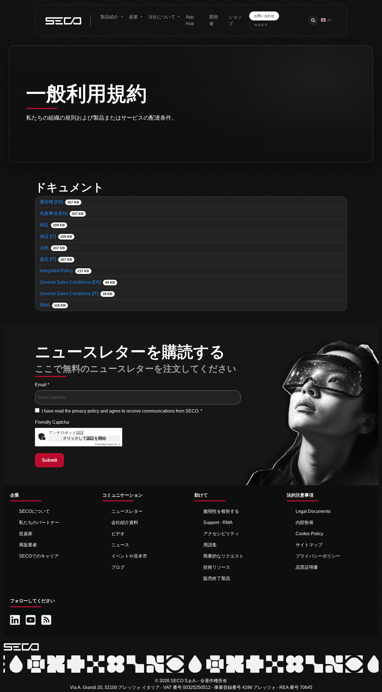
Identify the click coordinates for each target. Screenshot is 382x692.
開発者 (213, 20)
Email (42, 384)
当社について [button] (162, 17)
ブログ (118, 567)
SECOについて (34, 511)
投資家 (25, 533)
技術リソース (216, 567)
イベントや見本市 (129, 556)
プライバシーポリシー (318, 556)
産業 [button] (134, 17)
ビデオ (118, 533)
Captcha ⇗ (107, 444)
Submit (49, 460)
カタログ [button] (261, 25)
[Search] (313, 20)
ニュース (120, 544)
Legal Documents (313, 511)
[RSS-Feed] (47, 620)
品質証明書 (307, 567)
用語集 (210, 544)
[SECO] (21, 646)
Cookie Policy (309, 533)
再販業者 (28, 544)
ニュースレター (127, 511)
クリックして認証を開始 (84, 438)
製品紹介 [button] (110, 17)
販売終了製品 (216, 578)
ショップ (235, 20)
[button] (326, 20)
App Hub (190, 20)
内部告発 (304, 522)
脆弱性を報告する (221, 511)
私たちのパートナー (39, 522)
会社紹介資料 (124, 522)
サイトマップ (309, 544)
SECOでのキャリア (39, 556)
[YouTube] (31, 620)
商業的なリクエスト (223, 556)
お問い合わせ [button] (264, 16)
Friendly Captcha (52, 422)
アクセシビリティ (221, 533)
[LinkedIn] (15, 620)
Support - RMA (218, 522)
